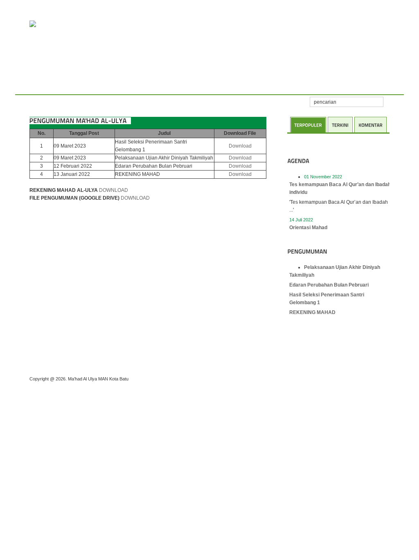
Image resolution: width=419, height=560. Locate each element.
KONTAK (232, 86)
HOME (31, 86)
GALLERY (200, 86)
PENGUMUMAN (160, 86)
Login (259, 86)
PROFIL (57, 86)
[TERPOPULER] (308, 124)
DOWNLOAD (113, 190)
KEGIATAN (88, 86)
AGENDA (121, 86)
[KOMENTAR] (370, 124)
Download (240, 146)
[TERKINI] (340, 124)
